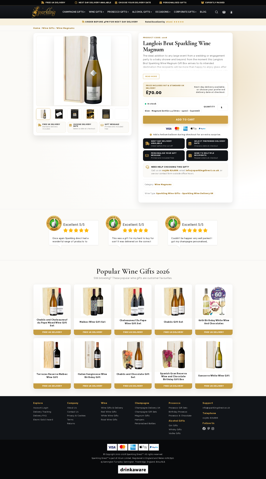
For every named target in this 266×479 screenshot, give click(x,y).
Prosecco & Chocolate (180, 415)
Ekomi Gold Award (43, 419)
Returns (71, 423)
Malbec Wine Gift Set (92, 322)
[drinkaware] (133, 469)
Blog (203, 12)
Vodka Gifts (175, 433)
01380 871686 (170, 170)
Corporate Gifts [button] (184, 12)
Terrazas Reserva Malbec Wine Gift (52, 375)
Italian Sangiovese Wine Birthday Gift (92, 375)
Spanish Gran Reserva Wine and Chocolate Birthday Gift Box (173, 376)
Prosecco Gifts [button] (117, 12)
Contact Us (72, 411)
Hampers (139, 419)
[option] (73, 234)
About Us (72, 407)
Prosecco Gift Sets (178, 407)
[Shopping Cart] (224, 12)
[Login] (231, 12)
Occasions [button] (162, 12)
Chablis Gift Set (173, 322)
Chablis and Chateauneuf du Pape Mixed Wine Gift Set (52, 322)
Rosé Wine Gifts (109, 419)
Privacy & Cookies (76, 415)
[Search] (216, 12)
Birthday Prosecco (178, 411)
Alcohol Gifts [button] (141, 12)
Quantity (209, 107)
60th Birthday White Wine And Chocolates (214, 322)
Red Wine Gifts (108, 411)
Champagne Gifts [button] (73, 12)
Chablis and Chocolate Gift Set (133, 375)
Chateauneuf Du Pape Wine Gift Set (133, 322)
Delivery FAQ (40, 415)
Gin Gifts (173, 425)
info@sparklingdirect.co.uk (202, 170)
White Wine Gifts (109, 415)
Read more (151, 76)
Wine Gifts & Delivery (112, 407)
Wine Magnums (163, 184)
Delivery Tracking (42, 411)
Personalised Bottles (145, 423)
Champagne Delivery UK (147, 407)
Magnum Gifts (142, 415)
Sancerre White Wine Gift (214, 375)
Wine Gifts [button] (95, 12)
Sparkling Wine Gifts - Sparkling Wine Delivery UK (184, 193)
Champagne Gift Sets (146, 411)
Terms (70, 419)
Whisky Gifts (175, 429)
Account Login (40, 407)
